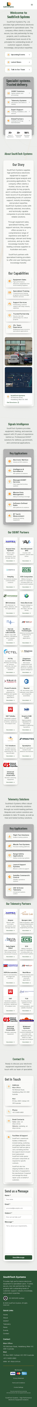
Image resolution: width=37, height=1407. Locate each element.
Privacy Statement (18, 1378)
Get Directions (13, 402)
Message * (9, 1222)
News (5, 1327)
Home (5, 1315)
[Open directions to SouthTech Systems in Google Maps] (18, 380)
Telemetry (7, 1324)
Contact (6, 1333)
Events (5, 1330)
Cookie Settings (18, 1387)
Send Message (18, 1257)
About (5, 1318)
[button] (10, 550)
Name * (8, 1195)
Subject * (8, 1213)
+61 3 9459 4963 (17, 1112)
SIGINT (6, 1321)
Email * (7, 1204)
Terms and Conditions (18, 1383)
